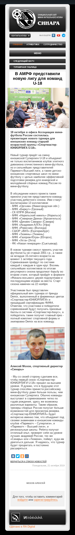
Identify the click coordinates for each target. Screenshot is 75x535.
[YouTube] (58, 35)
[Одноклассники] (22, 456)
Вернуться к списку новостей (28, 461)
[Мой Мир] (27, 456)
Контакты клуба (18, 35)
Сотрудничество (53, 44)
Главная (17, 44)
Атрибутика (32, 44)
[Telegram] (63, 35)
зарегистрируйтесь (46, 499)
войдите (23, 499)
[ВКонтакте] (13, 456)
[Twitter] (18, 456)
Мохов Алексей (35, 483)
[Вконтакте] (53, 35)
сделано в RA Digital (22, 526)
